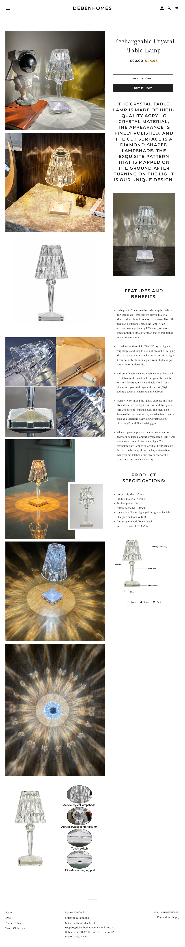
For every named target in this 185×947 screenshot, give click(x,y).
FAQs (8, 917)
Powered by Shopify (168, 917)
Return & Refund (74, 912)
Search (9, 912)
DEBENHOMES (92, 8)
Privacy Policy (13, 923)
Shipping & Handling (77, 917)
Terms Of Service (15, 928)
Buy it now (143, 88)
